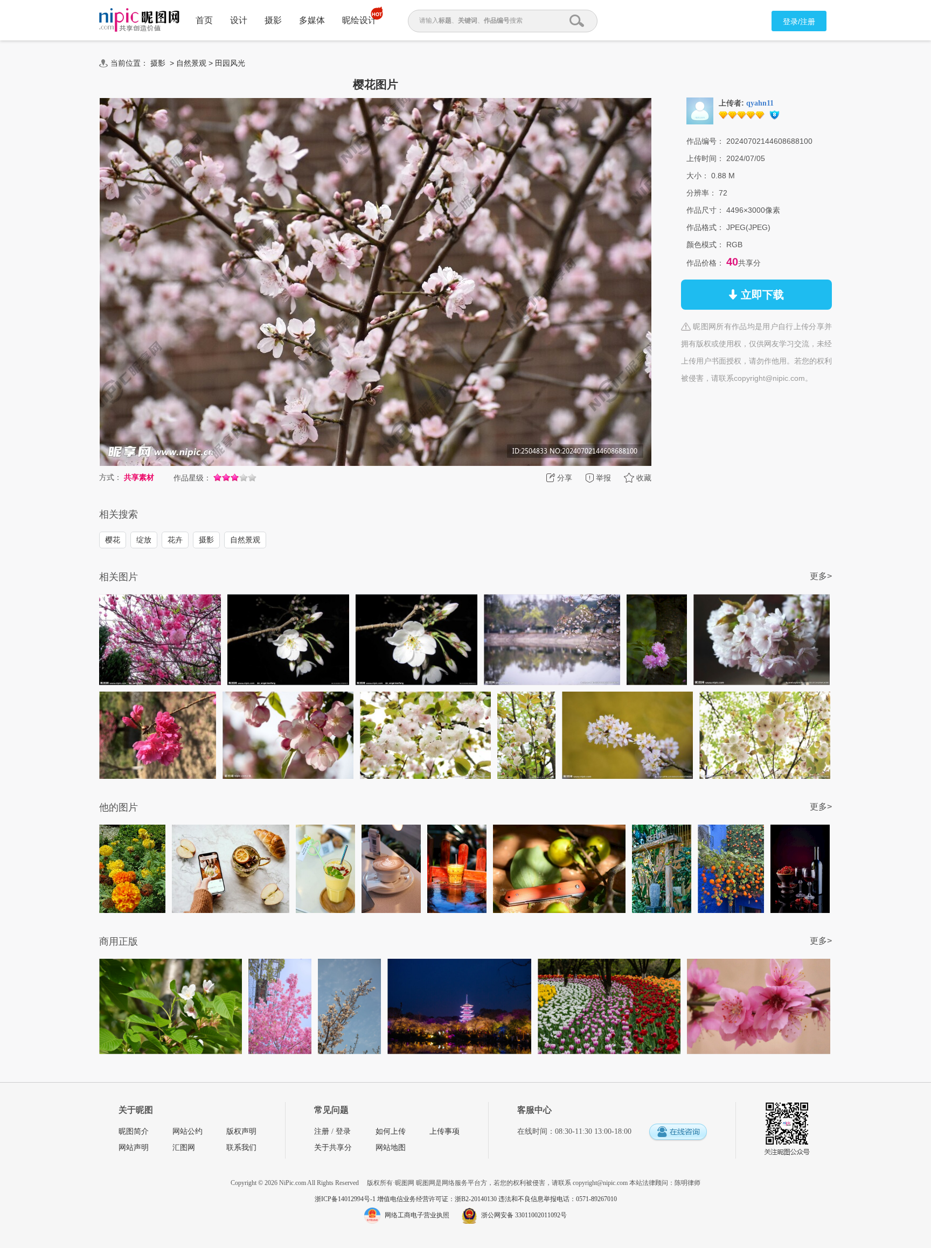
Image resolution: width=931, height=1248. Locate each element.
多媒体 (312, 20)
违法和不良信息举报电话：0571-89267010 (557, 1199)
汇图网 (183, 1148)
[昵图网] (139, 20)
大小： (697, 175)
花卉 (175, 539)
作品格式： (705, 227)
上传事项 (444, 1131)
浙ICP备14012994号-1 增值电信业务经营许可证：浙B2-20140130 (406, 1199)
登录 (343, 1131)
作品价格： (705, 263)
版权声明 (241, 1131)
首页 (204, 20)
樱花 (112, 539)
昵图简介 (134, 1131)
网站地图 (391, 1148)
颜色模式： (705, 244)
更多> (821, 576)
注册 (321, 1131)
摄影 (273, 20)
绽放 (143, 539)
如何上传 (391, 1131)
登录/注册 (799, 21)
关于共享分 (333, 1148)
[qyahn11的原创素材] (699, 110)
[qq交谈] (678, 1132)
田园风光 (230, 63)
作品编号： (705, 141)
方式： (110, 477)
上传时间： (705, 158)
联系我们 (241, 1148)
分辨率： (701, 193)
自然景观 (191, 63)
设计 (238, 20)
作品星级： (192, 477)
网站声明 (134, 1148)
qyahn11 (760, 103)
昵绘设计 (359, 20)
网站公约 (187, 1131)
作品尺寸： (705, 210)
